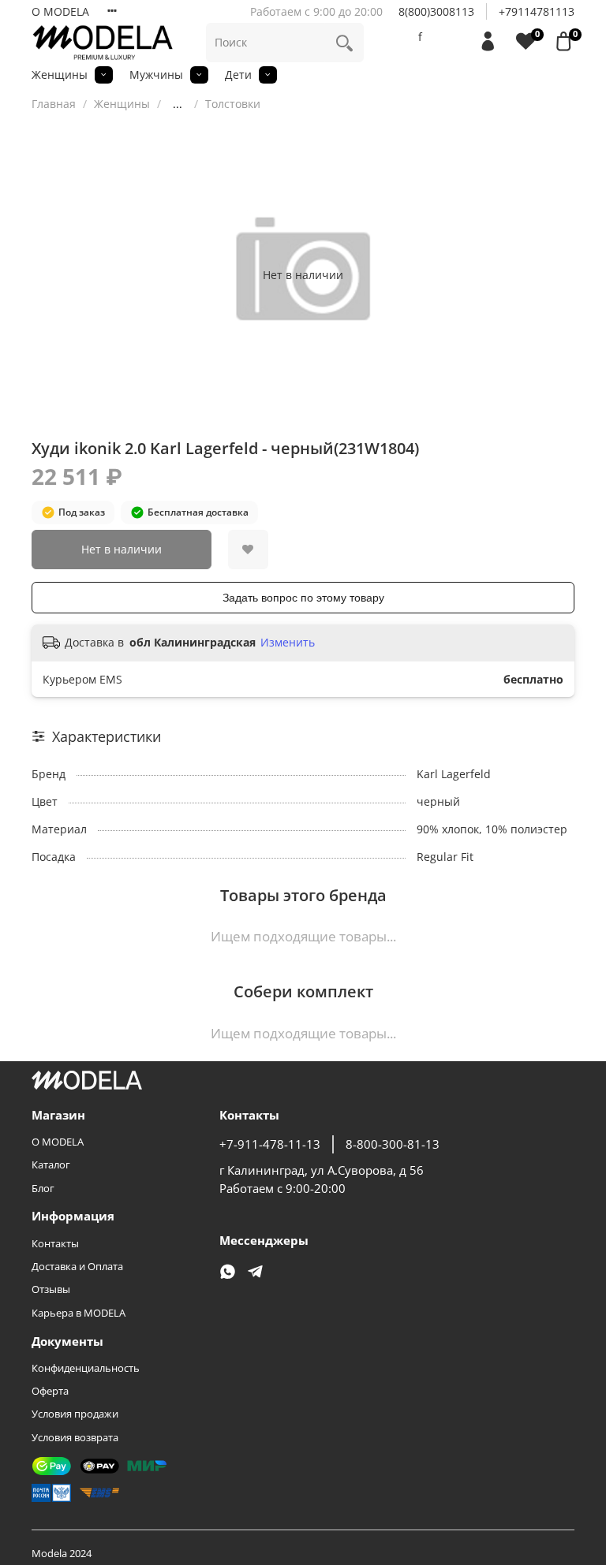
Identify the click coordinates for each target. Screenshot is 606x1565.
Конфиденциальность (86, 1368)
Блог (43, 1188)
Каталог (51, 1165)
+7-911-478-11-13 (269, 1144)
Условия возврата (75, 1437)
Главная (54, 103)
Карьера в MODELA (78, 1313)
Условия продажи (75, 1414)
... (177, 104)
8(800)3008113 (436, 11)
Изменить (287, 642)
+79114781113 (536, 11)
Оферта (50, 1391)
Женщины (60, 74)
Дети (238, 74)
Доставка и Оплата (77, 1266)
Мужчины (156, 74)
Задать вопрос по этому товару (303, 597)
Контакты (55, 1243)
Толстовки (232, 103)
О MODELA (60, 11)
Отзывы (51, 1289)
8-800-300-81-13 (393, 1144)
